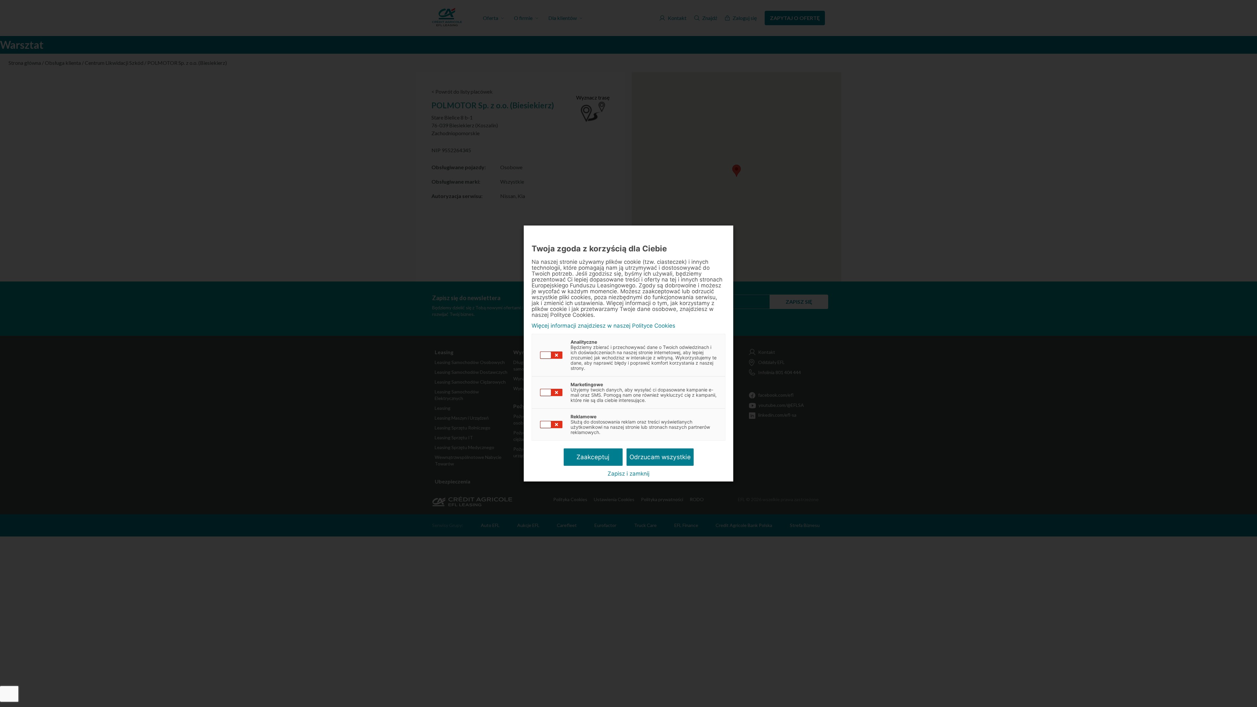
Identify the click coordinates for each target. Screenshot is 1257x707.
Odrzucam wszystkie (660, 457)
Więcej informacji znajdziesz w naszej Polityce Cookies (603, 326)
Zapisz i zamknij (628, 473)
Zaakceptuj (593, 457)
